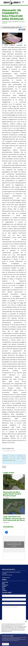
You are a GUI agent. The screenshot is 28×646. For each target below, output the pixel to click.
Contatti (4, 590)
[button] (26, 621)
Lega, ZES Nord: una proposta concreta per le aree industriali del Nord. (14, 518)
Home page (5, 582)
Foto (3, 587)
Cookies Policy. (16, 640)
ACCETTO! (5, 644)
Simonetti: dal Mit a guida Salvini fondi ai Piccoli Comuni (12, 494)
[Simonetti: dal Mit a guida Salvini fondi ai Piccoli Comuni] (14, 482)
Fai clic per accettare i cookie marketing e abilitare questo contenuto (14, 544)
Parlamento (5, 585)
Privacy (8, 577)
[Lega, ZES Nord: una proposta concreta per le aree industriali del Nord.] (14, 506)
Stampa (4, 586)
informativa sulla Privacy (10, 460)
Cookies (4, 577)
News (3, 583)
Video (3, 589)
